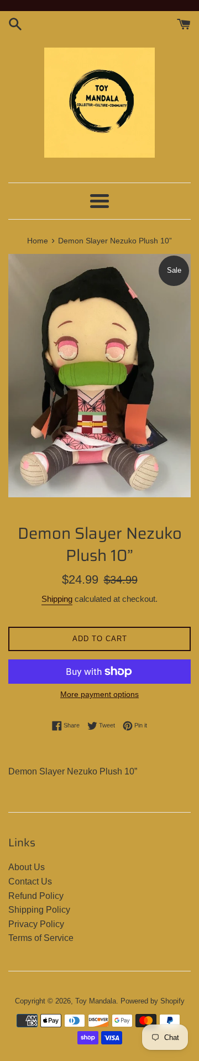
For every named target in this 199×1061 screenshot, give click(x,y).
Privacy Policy (36, 924)
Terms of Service (41, 938)
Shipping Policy (39, 909)
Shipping (56, 599)
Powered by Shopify (153, 1001)
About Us (26, 867)
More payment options (99, 694)
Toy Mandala (95, 1001)
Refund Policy (36, 896)
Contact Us (30, 881)
